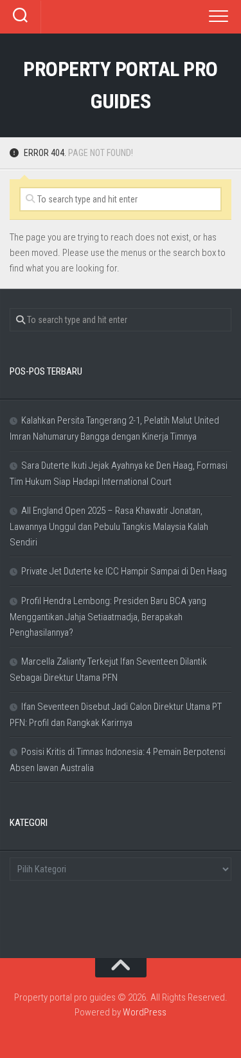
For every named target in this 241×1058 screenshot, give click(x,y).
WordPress (144, 1012)
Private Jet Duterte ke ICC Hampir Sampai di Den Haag (124, 571)
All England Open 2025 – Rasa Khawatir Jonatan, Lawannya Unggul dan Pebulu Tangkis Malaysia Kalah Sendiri (109, 526)
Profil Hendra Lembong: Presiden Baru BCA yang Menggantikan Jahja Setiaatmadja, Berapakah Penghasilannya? (108, 616)
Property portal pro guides (120, 85)
